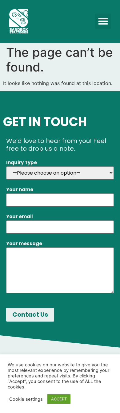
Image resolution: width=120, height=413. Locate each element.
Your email (19, 216)
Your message (24, 243)
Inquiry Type (21, 162)
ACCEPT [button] (59, 398)
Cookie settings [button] (26, 399)
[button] (103, 21)
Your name (19, 189)
